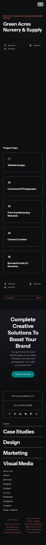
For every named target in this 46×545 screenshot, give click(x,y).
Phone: (17, 405)
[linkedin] (20, 414)
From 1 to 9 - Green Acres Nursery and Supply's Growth (22, 17)
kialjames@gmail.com (25, 396)
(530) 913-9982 (26, 405)
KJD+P (7, 524)
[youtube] (26, 414)
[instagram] (15, 414)
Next (38, 297)
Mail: (14, 396)
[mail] (36, 414)
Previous (9, 297)
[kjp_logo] (5, 2)
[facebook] (9, 414)
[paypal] (31, 414)
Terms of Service (33, 532)
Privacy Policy (36, 529)
